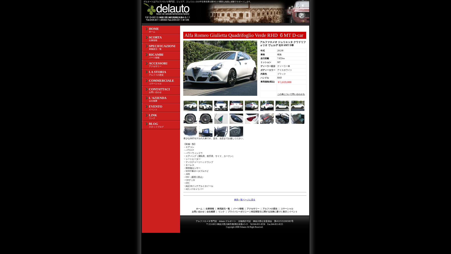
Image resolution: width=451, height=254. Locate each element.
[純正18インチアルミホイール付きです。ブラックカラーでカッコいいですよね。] (190, 123)
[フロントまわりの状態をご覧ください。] (221, 110)
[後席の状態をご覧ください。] (297, 123)
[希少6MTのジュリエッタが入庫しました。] (190, 110)
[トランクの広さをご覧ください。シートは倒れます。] (190, 136)
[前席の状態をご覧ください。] (282, 123)
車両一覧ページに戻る (244, 199)
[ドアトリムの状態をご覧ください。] (221, 136)
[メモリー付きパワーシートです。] (236, 136)
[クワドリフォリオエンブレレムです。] (221, 123)
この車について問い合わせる (291, 94)
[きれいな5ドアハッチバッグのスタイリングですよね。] (282, 110)
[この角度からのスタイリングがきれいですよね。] (251, 110)
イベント (293, 211)
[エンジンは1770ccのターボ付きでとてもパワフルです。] (267, 123)
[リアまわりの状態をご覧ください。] (236, 110)
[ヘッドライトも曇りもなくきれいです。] (236, 123)
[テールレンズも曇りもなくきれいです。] (251, 123)
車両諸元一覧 (223, 208)
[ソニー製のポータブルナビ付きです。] (205, 136)
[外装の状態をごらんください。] (205, 110)
